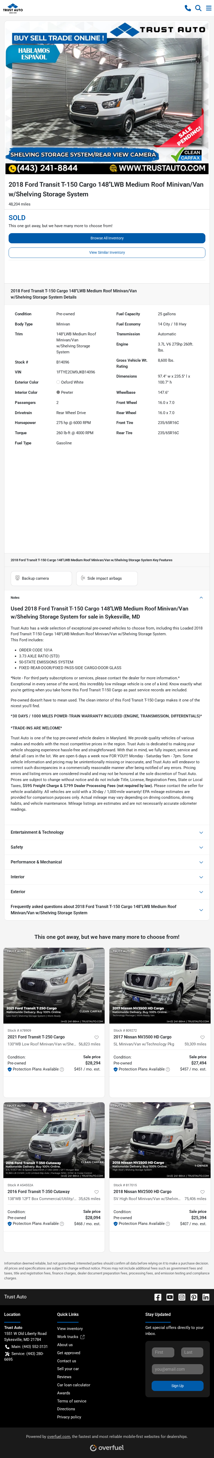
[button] (188, 8)
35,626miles (89, 1198)
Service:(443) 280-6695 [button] (24, 1356)
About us (65, 1344)
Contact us (66, 1361)
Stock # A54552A (20, 1185)
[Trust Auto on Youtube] (168, 1297)
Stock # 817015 (125, 1185)
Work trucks (67, 1336)
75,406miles (195, 1198)
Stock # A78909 (19, 1030)
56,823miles (89, 1044)
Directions (66, 1409)
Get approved (68, 1353)
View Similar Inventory (107, 252)
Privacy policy (69, 1417)
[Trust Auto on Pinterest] (192, 1297)
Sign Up (177, 1386)
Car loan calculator (73, 1385)
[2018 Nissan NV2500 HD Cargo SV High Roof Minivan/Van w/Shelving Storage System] (160, 1140)
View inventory (70, 1328)
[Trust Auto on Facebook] (156, 1297)
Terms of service (71, 1401)
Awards (63, 1393)
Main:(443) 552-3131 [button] (29, 1346)
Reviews (64, 1377)
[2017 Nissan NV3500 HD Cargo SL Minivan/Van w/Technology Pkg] (160, 986)
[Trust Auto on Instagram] (180, 1297)
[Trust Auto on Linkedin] (204, 1297)
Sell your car (68, 1368)
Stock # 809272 (125, 1030)
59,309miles (195, 1044)
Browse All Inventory (107, 238)
